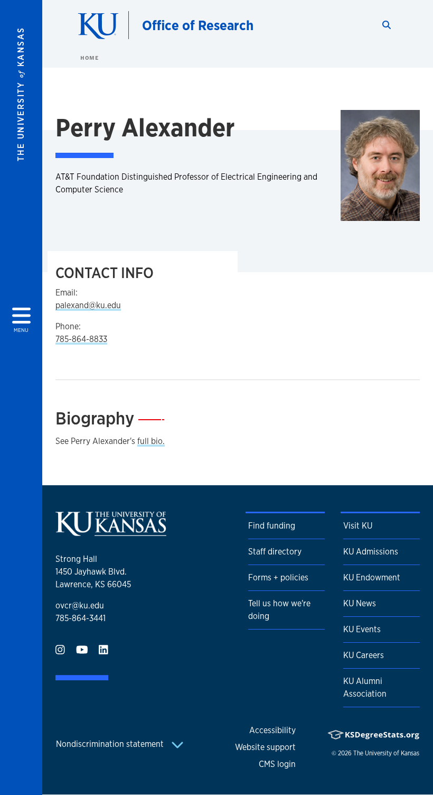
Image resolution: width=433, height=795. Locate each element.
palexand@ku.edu (88, 305)
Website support (265, 747)
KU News (359, 603)
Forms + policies (278, 577)
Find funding (271, 525)
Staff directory (275, 551)
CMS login (277, 764)
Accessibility (272, 730)
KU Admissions (370, 551)
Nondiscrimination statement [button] (111, 744)
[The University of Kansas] (110, 531)
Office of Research (197, 25)
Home (89, 57)
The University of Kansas (386, 753)
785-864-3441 (80, 618)
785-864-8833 (81, 339)
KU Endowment (371, 577)
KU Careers (363, 655)
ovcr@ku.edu (79, 605)
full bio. (151, 441)
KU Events (362, 629)
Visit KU (357, 525)
